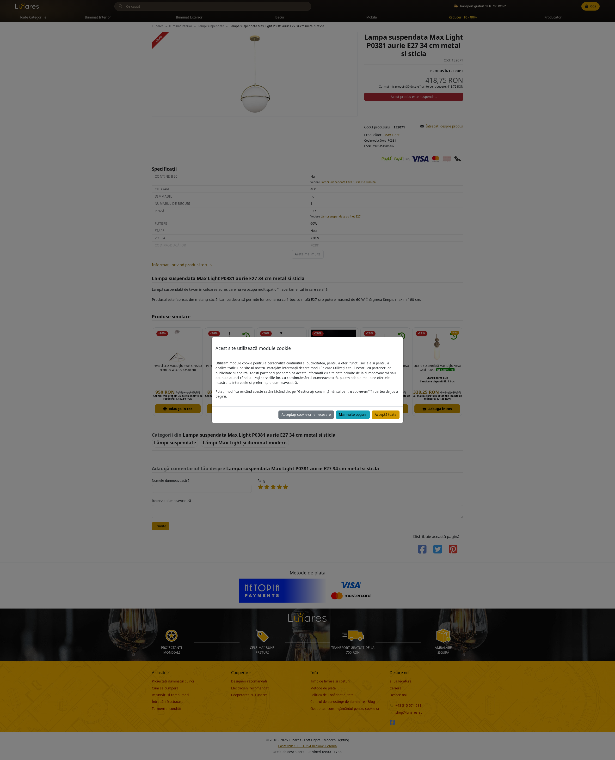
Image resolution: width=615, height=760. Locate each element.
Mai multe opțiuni (353, 414)
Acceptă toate (385, 414)
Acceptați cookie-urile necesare (306, 414)
